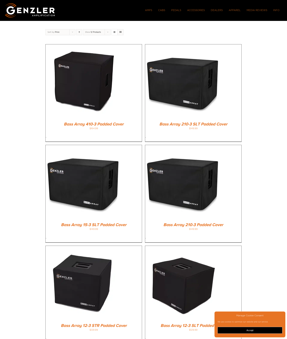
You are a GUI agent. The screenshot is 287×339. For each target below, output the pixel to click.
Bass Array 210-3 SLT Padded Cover (193, 124)
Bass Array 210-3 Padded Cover (193, 225)
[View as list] (120, 32)
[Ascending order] (79, 32)
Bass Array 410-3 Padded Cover (94, 124)
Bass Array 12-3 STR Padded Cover (94, 326)
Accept (249, 330)
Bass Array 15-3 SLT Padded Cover (93, 225)
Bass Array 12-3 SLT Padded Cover (193, 326)
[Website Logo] (29, 4)
